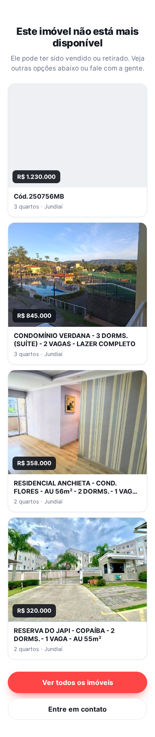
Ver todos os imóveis (77, 682)
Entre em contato (77, 709)
